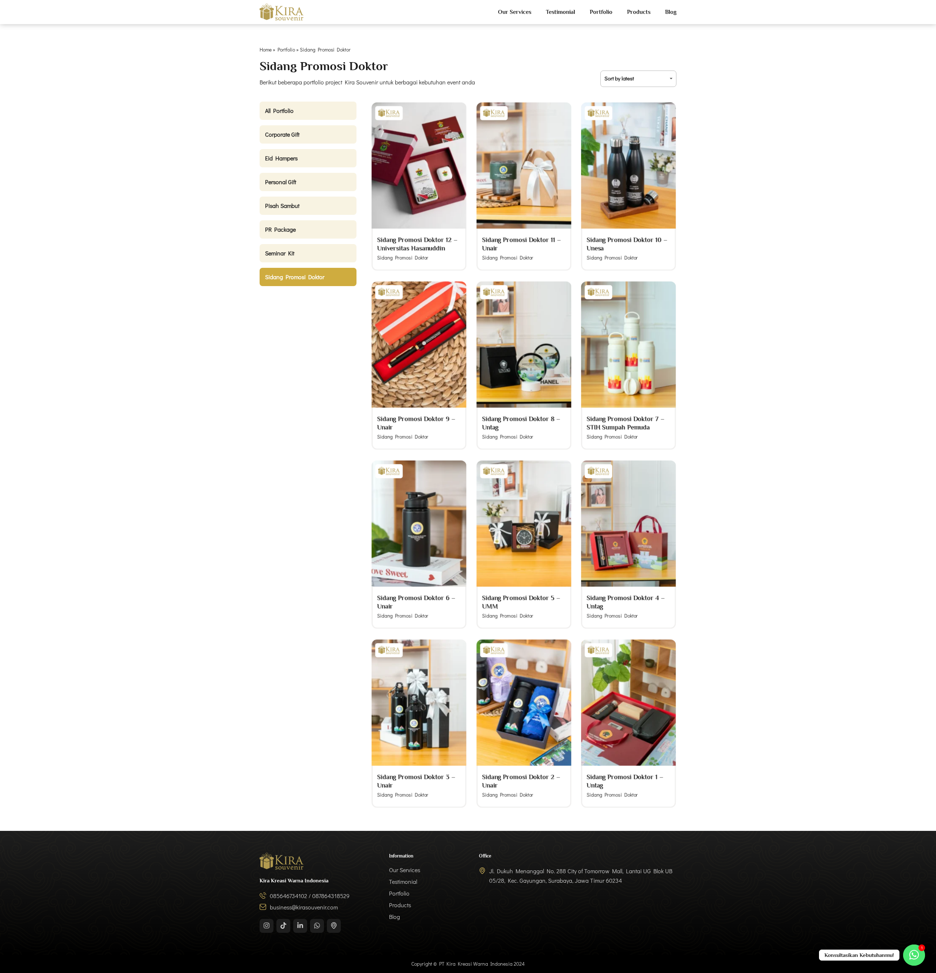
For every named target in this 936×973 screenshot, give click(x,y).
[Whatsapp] (317, 926)
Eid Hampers (281, 158)
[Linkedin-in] (300, 926)
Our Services (514, 12)
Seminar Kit (279, 253)
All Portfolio (279, 110)
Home (266, 49)
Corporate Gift (282, 134)
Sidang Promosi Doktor (294, 277)
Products (638, 12)
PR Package (280, 229)
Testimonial (560, 12)
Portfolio (601, 12)
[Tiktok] (283, 926)
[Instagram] (266, 926)
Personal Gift (280, 182)
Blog (670, 12)
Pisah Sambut (282, 205)
